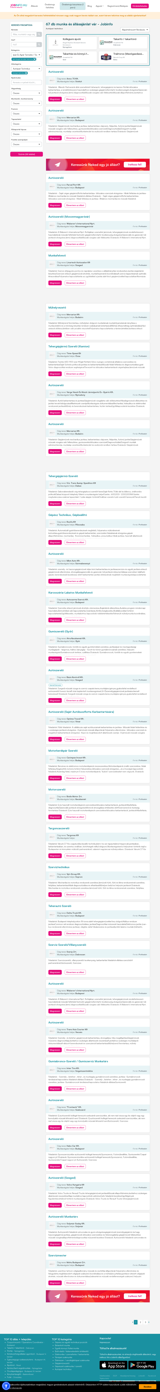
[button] (6, 1386)
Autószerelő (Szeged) (62, 1177)
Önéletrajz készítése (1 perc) (73, 6)
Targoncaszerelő (58, 828)
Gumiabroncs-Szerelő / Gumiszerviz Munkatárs (78, 1061)
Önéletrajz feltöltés (50, 6)
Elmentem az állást (75, 99)
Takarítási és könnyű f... (76, 53)
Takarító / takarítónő (124, 39)
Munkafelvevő (57, 255)
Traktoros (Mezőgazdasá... (128, 53)
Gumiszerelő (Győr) (60, 631)
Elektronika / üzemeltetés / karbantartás (72, 1354)
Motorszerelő (57, 789)
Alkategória (16, 64)
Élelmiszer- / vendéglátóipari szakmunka (72, 1360)
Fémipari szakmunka (63, 1357)
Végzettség (16, 88)
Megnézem (55, 99)
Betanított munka (62, 1345)
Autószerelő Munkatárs (63, 1216)
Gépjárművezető (62, 1363)
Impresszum (105, 1342)
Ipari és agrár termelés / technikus (23, 59)
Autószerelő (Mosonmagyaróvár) (69, 216)
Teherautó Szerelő (59, 906)
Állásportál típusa (18, 129)
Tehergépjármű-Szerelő (63, 476)
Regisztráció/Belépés (118, 6)
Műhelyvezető (57, 307)
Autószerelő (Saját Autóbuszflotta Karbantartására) (81, 711)
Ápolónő (14, 1365)
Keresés (14, 30)
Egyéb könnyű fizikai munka (67, 1348)
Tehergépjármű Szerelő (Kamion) (69, 346)
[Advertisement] (29, 174)
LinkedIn (141, 1376)
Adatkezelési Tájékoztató (105, 1377)
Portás (15, 1351)
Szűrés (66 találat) (26, 154)
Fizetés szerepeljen (19, 140)
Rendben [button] (148, 1387)
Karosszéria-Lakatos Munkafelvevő (70, 592)
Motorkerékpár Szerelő (63, 750)
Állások (34, 6)
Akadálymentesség (127, 1376)
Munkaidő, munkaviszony (22, 99)
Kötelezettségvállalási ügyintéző (26, 1355)
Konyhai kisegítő (20, 1374)
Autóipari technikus (18, 73)
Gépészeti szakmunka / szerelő (68, 1366)
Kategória (15, 50)
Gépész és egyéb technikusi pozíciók (71, 1342)
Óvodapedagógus (24, 1371)
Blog (90, 6)
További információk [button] (13, 1388)
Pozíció (14, 109)
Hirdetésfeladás (140, 6)
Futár (14, 1377)
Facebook (152, 1376)
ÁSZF (115, 1376)
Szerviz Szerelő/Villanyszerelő (67, 944)
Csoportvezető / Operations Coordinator (25, 1343)
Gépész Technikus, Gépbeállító (67, 515)
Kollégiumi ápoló (72, 39)
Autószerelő (56, 71)
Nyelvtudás (16, 78)
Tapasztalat (16, 119)
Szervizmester (57, 1255)
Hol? (13, 40)
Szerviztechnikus (59, 867)
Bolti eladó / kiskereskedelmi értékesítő (71, 1351)
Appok (99, 6)
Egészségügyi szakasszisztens (26, 1360)
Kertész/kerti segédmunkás (24, 1368)
